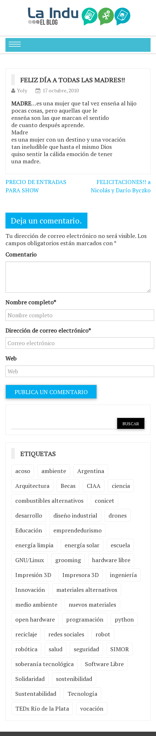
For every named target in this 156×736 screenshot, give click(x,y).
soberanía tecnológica (44, 664)
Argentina (90, 471)
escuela (120, 545)
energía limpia (34, 545)
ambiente (53, 471)
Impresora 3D (80, 575)
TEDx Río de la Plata (42, 708)
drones (117, 515)
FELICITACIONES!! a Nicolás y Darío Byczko (121, 186)
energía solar (82, 545)
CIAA (93, 486)
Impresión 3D (33, 575)
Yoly (22, 90)
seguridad (86, 649)
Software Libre (104, 664)
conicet (104, 501)
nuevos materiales (92, 605)
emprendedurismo (77, 530)
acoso (22, 471)
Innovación (30, 590)
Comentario (21, 254)
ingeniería (123, 575)
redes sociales (66, 634)
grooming (68, 560)
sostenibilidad (74, 679)
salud (55, 649)
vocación (91, 708)
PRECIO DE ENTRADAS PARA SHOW (35, 186)
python (124, 619)
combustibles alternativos (49, 501)
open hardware (35, 619)
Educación (28, 530)
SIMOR (119, 649)
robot (102, 634)
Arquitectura (32, 486)
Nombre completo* (30, 302)
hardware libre (111, 560)
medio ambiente (36, 605)
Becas (68, 486)
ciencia (121, 486)
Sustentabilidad (35, 694)
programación (84, 619)
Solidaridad (30, 679)
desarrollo (28, 515)
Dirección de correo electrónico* (48, 330)
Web (11, 358)
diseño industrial (75, 515)
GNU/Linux (29, 560)
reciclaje (26, 634)
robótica (26, 649)
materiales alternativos (86, 590)
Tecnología (82, 694)
